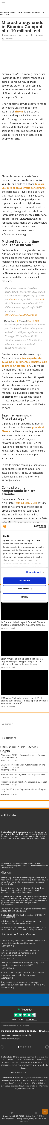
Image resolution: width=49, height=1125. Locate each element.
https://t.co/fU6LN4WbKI (24, 314)
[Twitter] (18, 1112)
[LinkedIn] (24, 1112)
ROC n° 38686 (37, 1083)
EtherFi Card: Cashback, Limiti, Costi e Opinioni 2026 (23, 775)
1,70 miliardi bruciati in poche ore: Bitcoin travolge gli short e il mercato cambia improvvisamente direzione (20, 953)
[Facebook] (15, 1112)
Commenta (9, 39)
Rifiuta (24, 597)
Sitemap (19, 1119)
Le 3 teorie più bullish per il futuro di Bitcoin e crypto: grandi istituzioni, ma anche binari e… (23, 623)
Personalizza (23, 588)
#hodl (41, 299)
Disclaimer (24, 1121)
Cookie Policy (40, 1119)
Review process (8, 1119)
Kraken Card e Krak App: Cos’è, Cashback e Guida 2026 (24, 782)
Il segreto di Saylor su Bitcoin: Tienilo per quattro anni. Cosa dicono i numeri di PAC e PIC (23, 983)
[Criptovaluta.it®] (24, 4)
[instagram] (30, 1112)
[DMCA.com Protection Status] (24, 1100)
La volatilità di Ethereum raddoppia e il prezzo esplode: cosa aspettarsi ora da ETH (22, 963)
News (41, 35)
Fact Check (41, 1116)
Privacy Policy (28, 1119)
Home (2, 12)
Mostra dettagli (33, 572)
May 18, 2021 (33, 321)
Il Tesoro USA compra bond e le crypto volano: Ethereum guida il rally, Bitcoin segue (22, 973)
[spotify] (33, 1112)
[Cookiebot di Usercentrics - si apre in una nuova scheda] (34, 526)
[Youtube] (27, 1112)
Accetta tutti (24, 580)
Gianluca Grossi (10, 35)
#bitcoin (13, 299)
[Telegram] (36, 1112)
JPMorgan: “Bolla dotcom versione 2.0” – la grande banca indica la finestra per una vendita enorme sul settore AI (24, 701)
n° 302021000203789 (18, 1062)
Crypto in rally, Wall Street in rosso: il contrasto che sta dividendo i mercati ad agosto (23, 941)
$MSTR (8, 314)
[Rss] (12, 1112)
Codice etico (30, 1116)
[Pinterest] (21, 1112)
